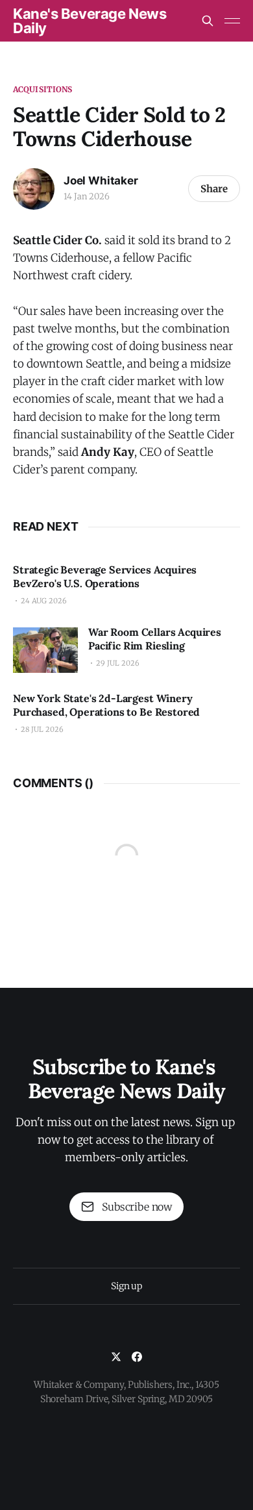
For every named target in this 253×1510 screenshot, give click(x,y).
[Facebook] (137, 1357)
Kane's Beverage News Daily (89, 20)
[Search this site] (207, 21)
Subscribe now (137, 1206)
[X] (116, 1357)
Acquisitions (42, 89)
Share (214, 188)
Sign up (126, 1286)
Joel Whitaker (101, 180)
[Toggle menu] (232, 21)
